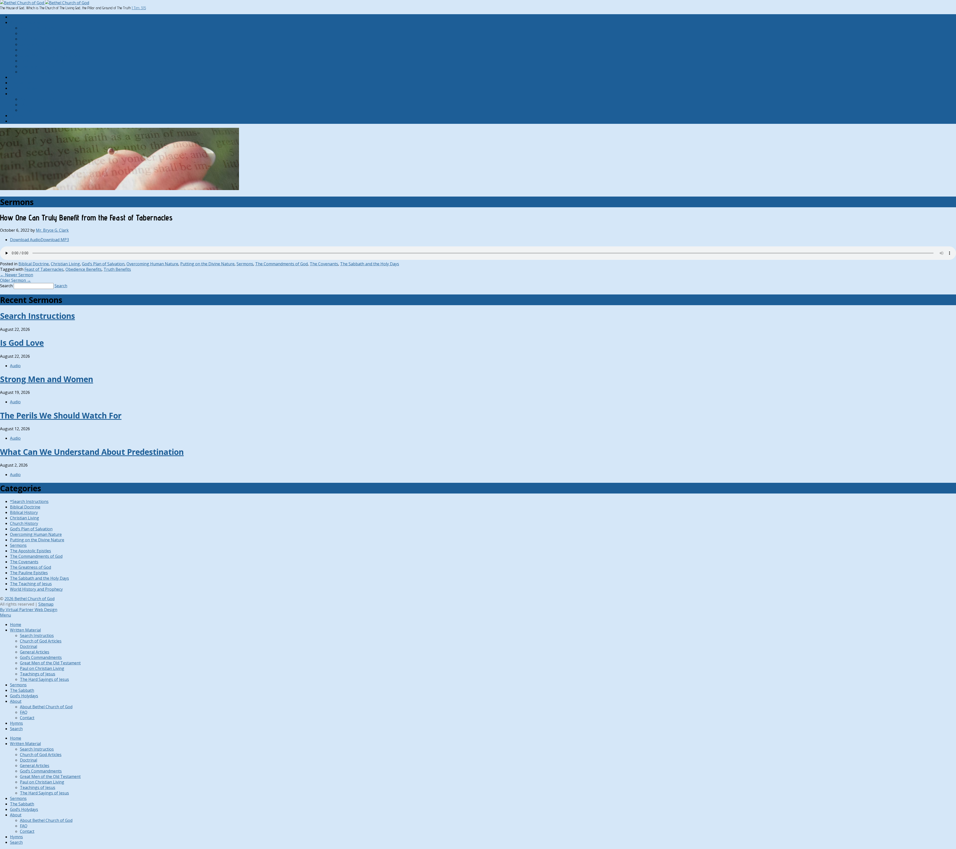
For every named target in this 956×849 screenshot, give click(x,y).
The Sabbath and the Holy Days (369, 264)
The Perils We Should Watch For (60, 415)
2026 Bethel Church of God (29, 598)
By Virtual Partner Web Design (28, 609)
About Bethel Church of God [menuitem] (46, 706)
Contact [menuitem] (27, 717)
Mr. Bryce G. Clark (52, 230)
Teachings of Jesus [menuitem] (37, 674)
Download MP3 (55, 239)
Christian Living (65, 264)
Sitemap (46, 604)
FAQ (23, 104)
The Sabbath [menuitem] (22, 690)
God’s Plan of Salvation (103, 264)
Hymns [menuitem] (16, 723)
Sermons (18, 77)
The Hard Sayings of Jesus (44, 71)
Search (16, 121)
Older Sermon (15, 280)
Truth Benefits (117, 269)
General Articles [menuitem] (34, 652)
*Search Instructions (29, 501)
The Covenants (324, 264)
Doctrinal (28, 39)
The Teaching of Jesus (31, 583)
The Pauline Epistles (29, 572)
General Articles (34, 44)
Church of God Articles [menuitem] (40, 641)
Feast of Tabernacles (43, 269)
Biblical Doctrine (33, 264)
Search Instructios (37, 28)
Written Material (25, 22)
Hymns (16, 115)
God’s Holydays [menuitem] (24, 696)
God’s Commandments (41, 50)
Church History (24, 523)
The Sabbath (22, 82)
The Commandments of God (281, 264)
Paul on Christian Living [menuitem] (42, 668)
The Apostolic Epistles (30, 551)
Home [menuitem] (15, 624)
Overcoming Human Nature (152, 264)
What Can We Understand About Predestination (92, 451)
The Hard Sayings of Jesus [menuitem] (44, 679)
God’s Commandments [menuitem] (41, 657)
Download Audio (25, 239)
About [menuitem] (15, 701)
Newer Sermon (16, 275)
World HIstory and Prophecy (36, 589)
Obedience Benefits (83, 269)
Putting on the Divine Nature (207, 264)
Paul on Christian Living (42, 61)
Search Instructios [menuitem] (37, 635)
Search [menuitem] (16, 728)
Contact (27, 110)
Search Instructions (37, 315)
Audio (15, 365)
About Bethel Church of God (46, 99)
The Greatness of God (30, 567)
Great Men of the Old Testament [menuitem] (50, 663)
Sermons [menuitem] (18, 685)
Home (15, 17)
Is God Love (22, 342)
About (15, 93)
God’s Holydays (24, 88)
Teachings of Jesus (37, 66)
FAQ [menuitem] (23, 712)
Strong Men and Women (46, 379)
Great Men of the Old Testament (50, 55)
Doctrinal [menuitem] (28, 646)
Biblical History (24, 512)
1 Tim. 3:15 (139, 7)
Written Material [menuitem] (25, 630)
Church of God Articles (40, 33)
